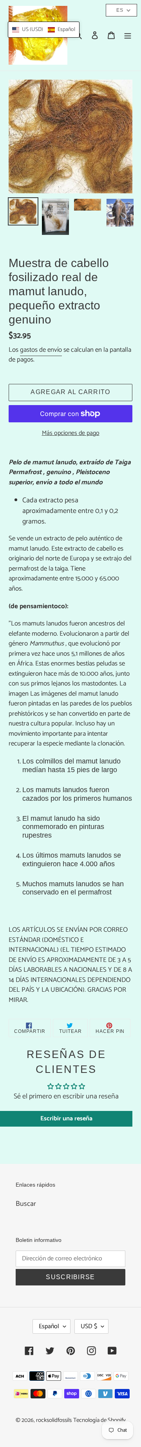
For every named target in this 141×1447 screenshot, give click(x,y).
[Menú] (127, 35)
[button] (43, 29)
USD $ (89, 1326)
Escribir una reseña (66, 1118)
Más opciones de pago (70, 433)
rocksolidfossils (54, 1420)
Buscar (26, 1204)
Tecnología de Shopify (99, 1420)
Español (49, 1326)
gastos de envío (41, 349)
